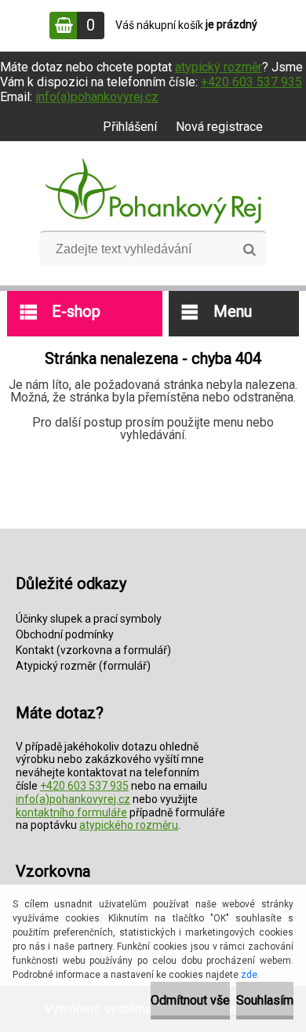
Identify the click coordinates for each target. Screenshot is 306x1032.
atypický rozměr (218, 67)
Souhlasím (264, 1000)
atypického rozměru (128, 825)
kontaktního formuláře (71, 812)
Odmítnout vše (190, 1000)
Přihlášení (130, 126)
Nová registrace (219, 126)
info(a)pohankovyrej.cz (96, 96)
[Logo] (153, 191)
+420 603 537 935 (251, 81)
